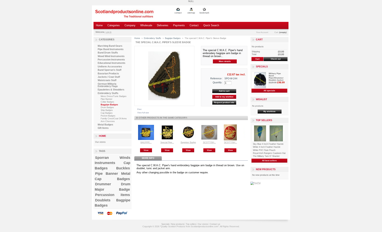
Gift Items (103, 128)
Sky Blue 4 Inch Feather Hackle (268, 144)
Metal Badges (105, 124)
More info (148, 158)
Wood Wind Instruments (111, 56)
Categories (113, 25)
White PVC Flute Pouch (264, 150)
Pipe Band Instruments (111, 49)
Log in (108, 32)
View (146, 150)
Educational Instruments (111, 63)
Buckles (123, 168)
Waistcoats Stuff (107, 80)
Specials (262, 66)
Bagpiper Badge (188, 142)
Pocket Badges (108, 116)
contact (178, 13)
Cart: (276, 32)
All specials (269, 90)
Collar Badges (107, 102)
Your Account (262, 32)
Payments (179, 25)
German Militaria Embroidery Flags (108, 85)
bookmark (204, 13)
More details (225, 61)
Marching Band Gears (110, 46)
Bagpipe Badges (109, 104)
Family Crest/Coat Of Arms (114, 118)
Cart (259, 39)
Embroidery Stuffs (108, 93)
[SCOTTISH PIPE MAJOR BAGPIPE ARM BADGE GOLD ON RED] (230, 139)
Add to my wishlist (224, 97)
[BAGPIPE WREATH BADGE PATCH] (146, 139)
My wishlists (269, 111)
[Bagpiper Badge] (188, 139)
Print (139, 109)
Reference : (216, 78)
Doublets (102, 200)
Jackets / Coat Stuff (109, 77)
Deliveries (162, 25)
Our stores (100, 142)
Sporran (102, 158)
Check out (276, 59)
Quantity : (218, 82)
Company (130, 25)
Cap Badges (107, 113)
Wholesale (146, 25)
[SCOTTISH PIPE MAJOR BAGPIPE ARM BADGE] (209, 139)
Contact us (215, 224)
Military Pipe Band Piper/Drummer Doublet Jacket (276, 76)
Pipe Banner (106, 99)
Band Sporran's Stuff (109, 70)
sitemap (191, 13)
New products (266, 169)
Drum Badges (107, 107)
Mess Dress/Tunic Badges (114, 96)
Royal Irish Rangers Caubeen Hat (269, 153)
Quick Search (211, 25)
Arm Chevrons (108, 121)
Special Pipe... (167, 142)
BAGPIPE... (146, 142)
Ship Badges (107, 110)
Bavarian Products (108, 73)
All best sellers (269, 160)
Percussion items (112, 195)
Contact (194, 25)
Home (99, 25)
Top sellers (264, 120)
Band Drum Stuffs (108, 52)
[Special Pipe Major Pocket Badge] (167, 139)
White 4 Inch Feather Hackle (266, 147)
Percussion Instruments (111, 59)
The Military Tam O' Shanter (266, 156)
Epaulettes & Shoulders (111, 89)
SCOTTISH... (209, 142)
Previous (135, 132)
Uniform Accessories (110, 66)
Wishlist (261, 99)
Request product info (224, 102)
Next (246, 132)
